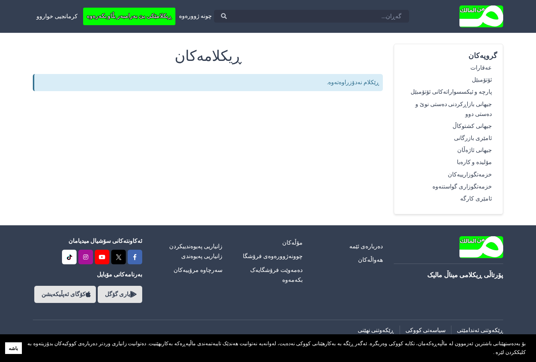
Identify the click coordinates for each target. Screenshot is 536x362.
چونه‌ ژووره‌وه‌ (195, 16)
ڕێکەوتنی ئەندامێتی (480, 330)
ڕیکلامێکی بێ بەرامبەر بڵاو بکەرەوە (129, 16)
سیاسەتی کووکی (425, 330)
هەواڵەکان (370, 260)
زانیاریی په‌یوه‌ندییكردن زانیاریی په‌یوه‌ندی (195, 251)
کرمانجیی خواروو (57, 16)
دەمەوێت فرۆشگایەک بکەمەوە (276, 275)
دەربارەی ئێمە (366, 246)
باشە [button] (13, 348)
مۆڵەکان (292, 243)
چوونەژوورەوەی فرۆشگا (273, 256)
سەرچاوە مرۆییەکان (198, 270)
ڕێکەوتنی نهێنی (376, 330)
